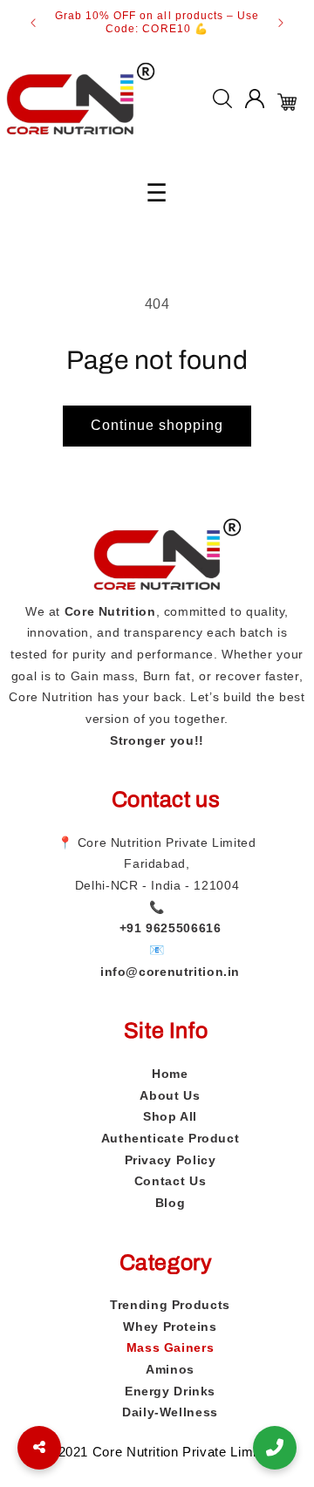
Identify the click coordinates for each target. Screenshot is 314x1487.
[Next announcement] (281, 22)
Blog (170, 1203)
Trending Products (170, 1305)
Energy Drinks (170, 1391)
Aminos (170, 1369)
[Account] (254, 102)
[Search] (222, 102)
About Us (170, 1095)
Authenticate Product (170, 1138)
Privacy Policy (170, 1160)
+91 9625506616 (170, 928)
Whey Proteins (169, 1327)
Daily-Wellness (170, 1412)
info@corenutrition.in (170, 972)
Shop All (170, 1116)
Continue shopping (157, 425)
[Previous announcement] (33, 22)
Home (170, 1074)
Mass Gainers (170, 1347)
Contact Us (170, 1181)
